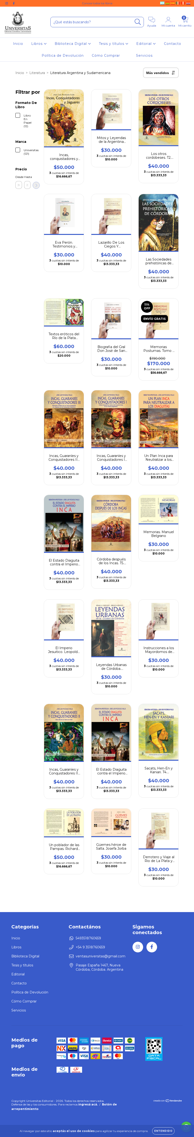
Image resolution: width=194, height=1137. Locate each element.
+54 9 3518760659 (90, 947)
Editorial (144, 44)
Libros (37, 44)
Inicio (18, 44)
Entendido (163, 1130)
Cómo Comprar (106, 55)
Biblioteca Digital (71, 44)
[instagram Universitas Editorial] (7, 3)
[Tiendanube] (168, 1101)
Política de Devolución (63, 55)
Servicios (144, 55)
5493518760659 (88, 938)
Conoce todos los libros (97, 3)
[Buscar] (137, 22)
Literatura (37, 73)
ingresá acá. (88, 1104)
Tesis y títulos (112, 44)
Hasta (27, 177)
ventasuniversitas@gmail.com (100, 956)
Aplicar (36, 185)
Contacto (172, 44)
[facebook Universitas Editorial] (14, 3)
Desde (18, 177)
